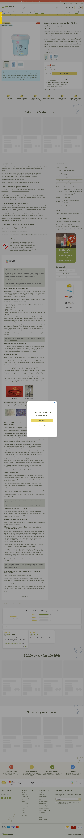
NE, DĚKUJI (42, 425)
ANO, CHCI (42, 421)
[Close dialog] (55, 403)
